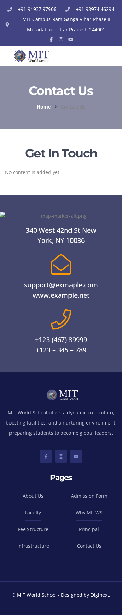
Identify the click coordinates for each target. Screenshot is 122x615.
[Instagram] (61, 39)
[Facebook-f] (51, 39)
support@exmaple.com (61, 284)
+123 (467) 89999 (61, 339)
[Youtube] (70, 39)
